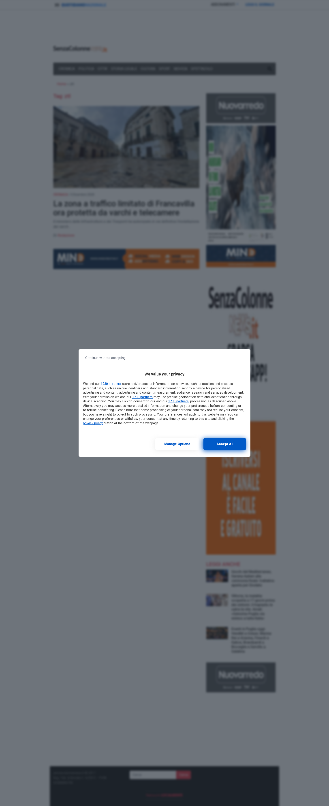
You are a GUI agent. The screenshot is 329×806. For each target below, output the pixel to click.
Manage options (177, 444)
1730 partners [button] (111, 384)
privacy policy (93, 423)
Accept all (224, 444)
